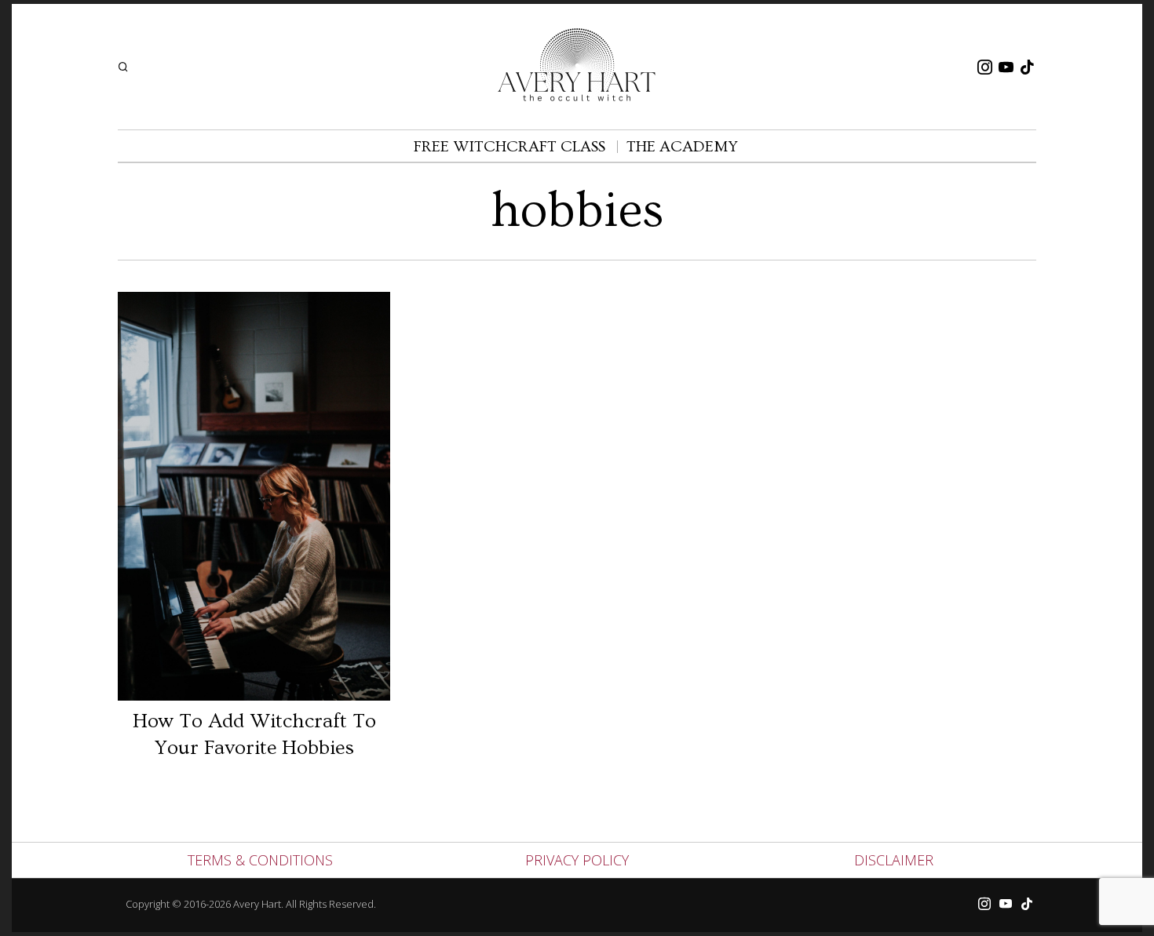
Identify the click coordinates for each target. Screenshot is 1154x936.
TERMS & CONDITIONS (260, 859)
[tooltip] (984, 66)
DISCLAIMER (893, 859)
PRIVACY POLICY (577, 859)
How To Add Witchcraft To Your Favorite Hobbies (254, 734)
